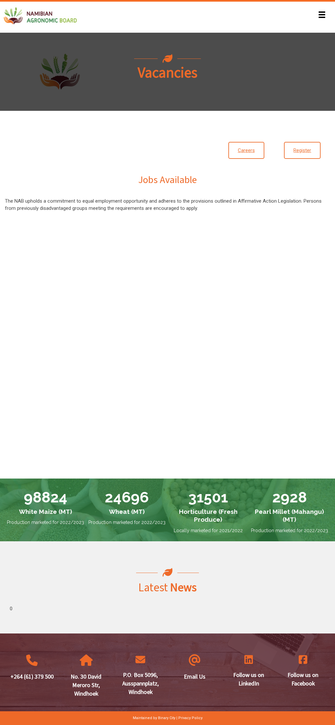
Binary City (166, 718)
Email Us (194, 677)
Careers (246, 150)
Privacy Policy (190, 718)
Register (302, 150)
